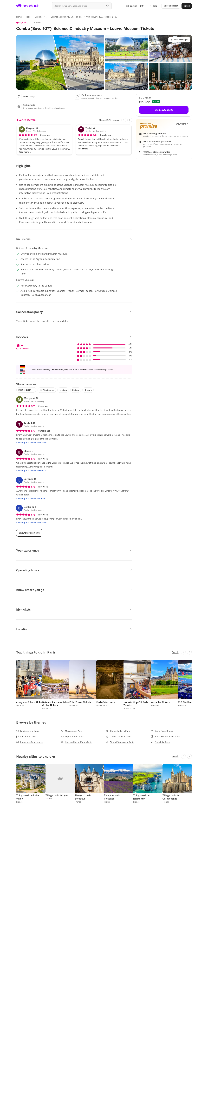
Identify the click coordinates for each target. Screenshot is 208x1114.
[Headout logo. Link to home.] (27, 6)
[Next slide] (129, 120)
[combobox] (81, 5)
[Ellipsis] (47, 17)
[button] (60, 62)
